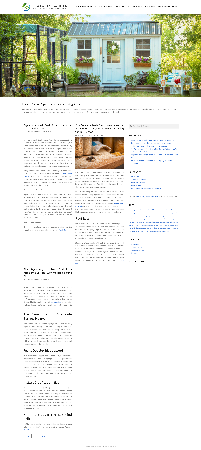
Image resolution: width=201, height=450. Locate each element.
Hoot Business (98, 446)
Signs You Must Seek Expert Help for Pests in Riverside (152, 140)
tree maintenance (156, 231)
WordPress (112, 446)
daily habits (171, 210)
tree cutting (147, 231)
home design (170, 219)
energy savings (169, 213)
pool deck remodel (149, 228)
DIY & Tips (135, 177)
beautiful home (152, 210)
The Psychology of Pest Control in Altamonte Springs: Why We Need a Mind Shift (48, 273)
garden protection (138, 219)
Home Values (136, 185)
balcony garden (143, 210)
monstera (137, 225)
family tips (134, 216)
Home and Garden (161, 219)
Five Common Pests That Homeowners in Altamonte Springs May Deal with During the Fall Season (99, 129)
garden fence (153, 216)
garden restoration (149, 219)
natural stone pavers (147, 225)
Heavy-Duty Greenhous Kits (147, 196)
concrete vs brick (163, 210)
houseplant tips (157, 222)
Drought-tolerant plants (146, 213)
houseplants (148, 222)
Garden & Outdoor (138, 180)
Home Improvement (139, 183)
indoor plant (165, 222)
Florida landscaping (143, 216)
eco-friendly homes (158, 213)
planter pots (139, 228)
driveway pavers (133, 213)
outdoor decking (158, 225)
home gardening (139, 222)
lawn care (131, 225)
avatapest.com (56, 302)
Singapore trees (170, 228)
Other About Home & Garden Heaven (38, 132)
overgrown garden (169, 225)
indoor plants (174, 222)
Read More (63, 230)
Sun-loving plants (138, 231)
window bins (165, 231)
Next (43, 436)
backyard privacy (133, 210)
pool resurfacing (160, 228)
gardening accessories (164, 216)
